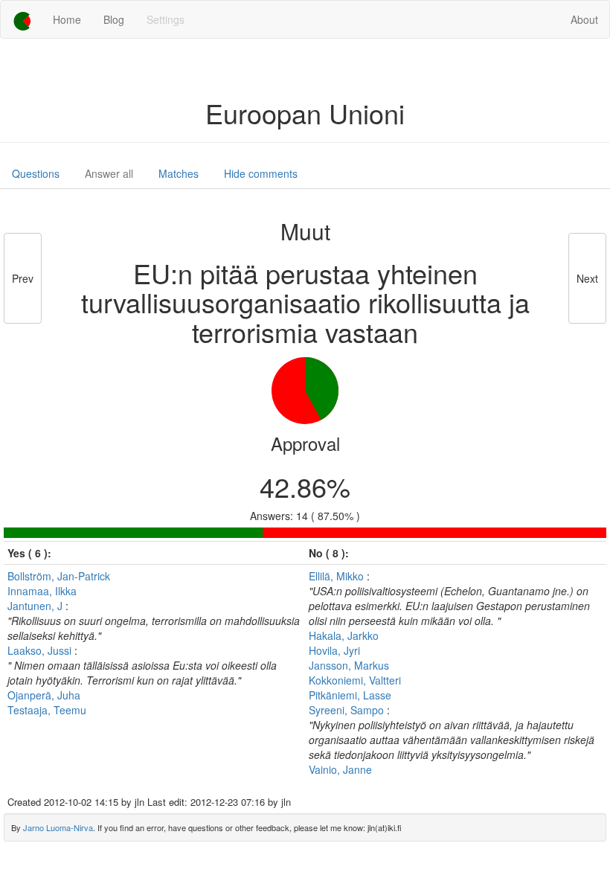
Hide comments (261, 173)
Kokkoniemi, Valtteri (355, 680)
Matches (178, 173)
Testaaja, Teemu (46, 709)
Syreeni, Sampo (348, 709)
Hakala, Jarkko (344, 635)
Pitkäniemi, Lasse (350, 695)
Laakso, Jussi (40, 650)
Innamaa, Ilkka (42, 590)
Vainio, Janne (340, 769)
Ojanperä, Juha (43, 695)
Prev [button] (22, 278)
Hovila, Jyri (334, 650)
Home (67, 19)
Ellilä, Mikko (338, 575)
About (584, 19)
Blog (113, 19)
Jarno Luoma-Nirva (58, 827)
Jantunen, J (36, 605)
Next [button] (587, 278)
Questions (36, 173)
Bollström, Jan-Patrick (58, 575)
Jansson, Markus (349, 665)
